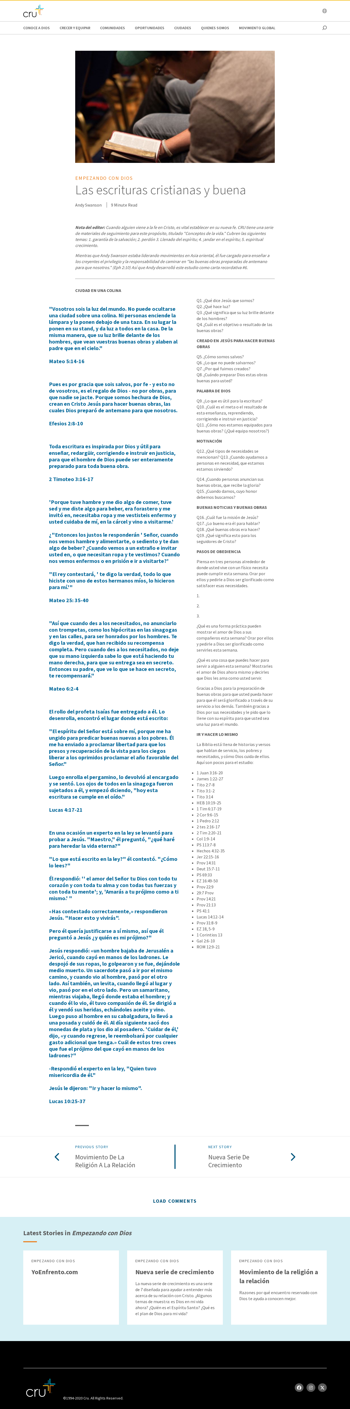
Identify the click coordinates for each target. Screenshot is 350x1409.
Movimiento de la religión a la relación (105, 1161)
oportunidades (149, 27)
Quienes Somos (215, 27)
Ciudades (182, 27)
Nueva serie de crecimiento (228, 1161)
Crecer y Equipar (75, 27)
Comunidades (112, 27)
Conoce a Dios (36, 27)
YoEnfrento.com (54, 1272)
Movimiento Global (257, 27)
